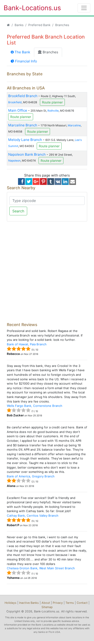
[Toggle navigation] (84, 7)
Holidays (10, 602)
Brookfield (15, 102)
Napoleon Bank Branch (27, 154)
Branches (50, 52)
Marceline (74, 125)
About (46, 602)
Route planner (52, 102)
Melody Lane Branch (25, 140)
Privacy (58, 602)
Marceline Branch (22, 125)
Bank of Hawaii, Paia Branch (27, 344)
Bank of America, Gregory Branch (31, 476)
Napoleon (14, 160)
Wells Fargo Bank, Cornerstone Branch (34, 406)
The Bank (22, 52)
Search (18, 211)
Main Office (17, 110)
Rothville (53, 110)
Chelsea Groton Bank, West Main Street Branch (41, 568)
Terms (69, 602)
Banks (19, 25)
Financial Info (25, 61)
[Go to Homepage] (8, 25)
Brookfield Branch (22, 96)
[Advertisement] (47, 272)
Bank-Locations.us (28, 8)
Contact (82, 602)
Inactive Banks (29, 602)
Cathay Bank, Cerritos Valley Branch (32, 515)
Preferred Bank (39, 25)
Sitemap (47, 607)
